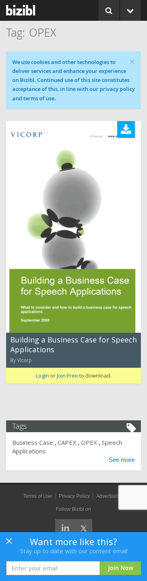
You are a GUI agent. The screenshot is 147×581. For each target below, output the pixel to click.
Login (42, 375)
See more (122, 459)
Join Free (67, 375)
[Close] (9, 543)
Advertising (108, 496)
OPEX (89, 442)
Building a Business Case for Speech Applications (73, 344)
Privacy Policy (74, 496)
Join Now (120, 568)
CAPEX (67, 442)
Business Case (32, 442)
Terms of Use (37, 496)
